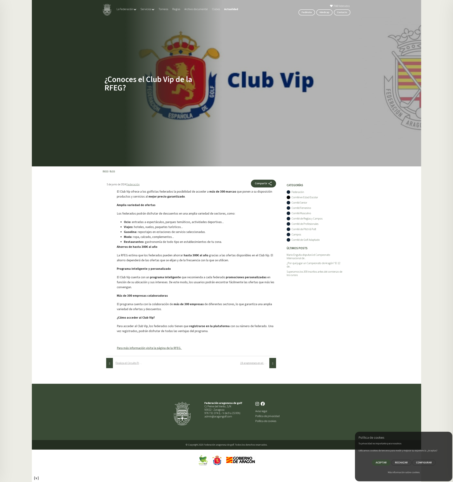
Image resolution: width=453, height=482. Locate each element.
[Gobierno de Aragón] (241, 460)
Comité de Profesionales (305, 224)
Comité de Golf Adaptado (306, 240)
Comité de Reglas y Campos (307, 218)
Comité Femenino (301, 208)
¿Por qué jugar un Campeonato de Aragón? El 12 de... (313, 265)
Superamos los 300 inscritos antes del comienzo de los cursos (314, 273)
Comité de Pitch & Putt (304, 229)
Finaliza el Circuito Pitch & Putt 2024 (130, 363)
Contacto (342, 12)
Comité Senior (299, 202)
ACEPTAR (381, 462)
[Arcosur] (203, 460)
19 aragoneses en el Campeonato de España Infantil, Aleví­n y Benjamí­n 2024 (254, 363)
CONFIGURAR (424, 462)
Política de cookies (265, 421)
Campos (296, 234)
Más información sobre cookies (404, 472)
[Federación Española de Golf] (217, 460)
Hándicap (324, 12)
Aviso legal (261, 411)
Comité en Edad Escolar (305, 197)
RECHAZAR (401, 462)
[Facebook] (263, 404)
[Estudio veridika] (36, 477)
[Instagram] (257, 404)
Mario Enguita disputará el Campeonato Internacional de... (308, 256)
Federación (133, 184)
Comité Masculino (301, 213)
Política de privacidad (267, 416)
